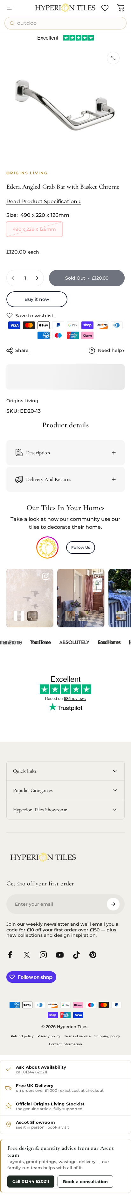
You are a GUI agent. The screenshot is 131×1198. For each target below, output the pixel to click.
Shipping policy (107, 1036)
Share (22, 350)
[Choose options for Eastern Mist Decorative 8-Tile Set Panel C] (19, 616)
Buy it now (36, 299)
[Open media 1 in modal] (113, 58)
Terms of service (77, 1036)
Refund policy (22, 1036)
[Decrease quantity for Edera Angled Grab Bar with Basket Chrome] (13, 278)
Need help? (111, 350)
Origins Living (22, 401)
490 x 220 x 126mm (34, 229)
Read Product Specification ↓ (43, 201)
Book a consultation (85, 1181)
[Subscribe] (113, 904)
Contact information (65, 1044)
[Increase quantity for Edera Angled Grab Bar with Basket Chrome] (37, 278)
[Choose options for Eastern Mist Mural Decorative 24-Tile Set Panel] (32, 616)
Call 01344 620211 (30, 1181)
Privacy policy (49, 1036)
